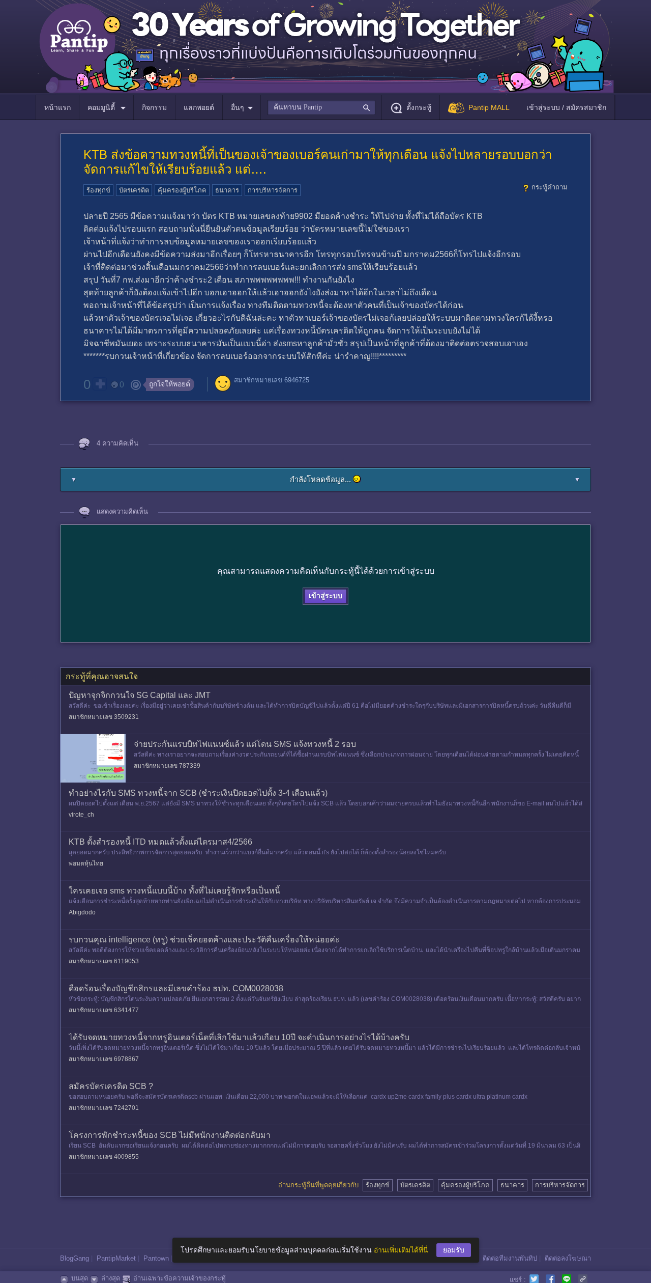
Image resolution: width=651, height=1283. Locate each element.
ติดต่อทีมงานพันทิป (510, 1258)
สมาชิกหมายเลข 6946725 (271, 380)
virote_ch (81, 814)
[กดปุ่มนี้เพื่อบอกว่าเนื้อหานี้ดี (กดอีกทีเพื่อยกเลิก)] (100, 384)
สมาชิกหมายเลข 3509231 (104, 716)
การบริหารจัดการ (273, 190)
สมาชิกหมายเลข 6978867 (104, 1059)
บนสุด (79, 1278)
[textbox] (321, 107)
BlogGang (74, 1258)
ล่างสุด (110, 1278)
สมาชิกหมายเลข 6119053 (104, 961)
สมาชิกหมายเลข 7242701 (104, 1107)
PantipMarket (116, 1258)
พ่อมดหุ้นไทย (86, 863)
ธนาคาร (227, 190)
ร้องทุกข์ (98, 190)
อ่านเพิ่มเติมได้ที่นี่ (401, 1250)
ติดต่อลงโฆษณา (568, 1258)
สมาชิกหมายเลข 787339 (167, 765)
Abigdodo (82, 912)
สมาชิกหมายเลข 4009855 (104, 1156)
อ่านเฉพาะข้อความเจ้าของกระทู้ (179, 1278)
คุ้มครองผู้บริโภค (182, 190)
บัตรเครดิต (134, 190)
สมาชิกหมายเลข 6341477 (104, 1010)
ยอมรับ (453, 1250)
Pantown (156, 1258)
